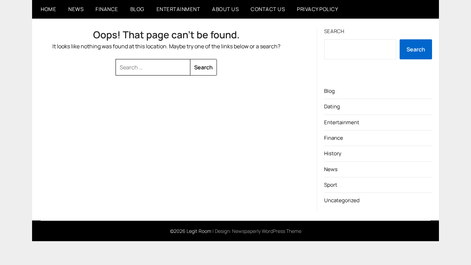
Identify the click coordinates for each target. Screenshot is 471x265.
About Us (225, 9)
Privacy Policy (317, 9)
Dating (332, 106)
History (332, 153)
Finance (107, 9)
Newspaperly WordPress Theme (266, 231)
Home (48, 9)
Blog (137, 9)
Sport (330, 184)
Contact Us (268, 9)
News (75, 9)
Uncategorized (342, 200)
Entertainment (178, 9)
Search (334, 31)
